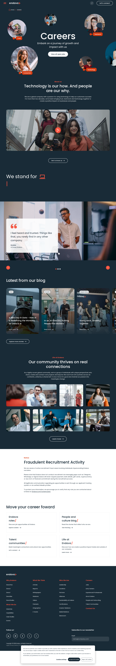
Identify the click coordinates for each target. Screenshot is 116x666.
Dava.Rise (9, 596)
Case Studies (10, 617)
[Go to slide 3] (60, 269)
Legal (7, 645)
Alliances (62, 596)
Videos (35, 600)
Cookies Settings (23, 645)
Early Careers (90, 589)
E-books (35, 612)
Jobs (87, 585)
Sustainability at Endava (66, 600)
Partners (62, 592)
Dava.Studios (10, 600)
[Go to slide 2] (58, 269)
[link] (8, 636)
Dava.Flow (9, 585)
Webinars (36, 596)
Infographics (37, 608)
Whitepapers (37, 592)
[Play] (58, 130)
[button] (5, 3)
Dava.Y (8, 592)
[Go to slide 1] (56, 269)
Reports (35, 589)
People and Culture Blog (93, 600)
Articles (35, 585)
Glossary (31, 645)
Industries (9, 609)
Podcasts (36, 604)
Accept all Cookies (74, 659)
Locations (62, 589)
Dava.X (8, 589)
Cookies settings (61, 659)
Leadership (62, 585)
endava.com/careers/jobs (41, 492)
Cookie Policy (80, 650)
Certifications (63, 604)
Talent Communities (92, 604)
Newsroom (62, 616)
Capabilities (9, 613)
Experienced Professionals (94, 592)
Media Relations (64, 612)
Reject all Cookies (87, 659)
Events (8, 621)
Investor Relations (64, 608)
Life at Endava (90, 596)
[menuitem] (18, 585)
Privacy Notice (14, 645)
